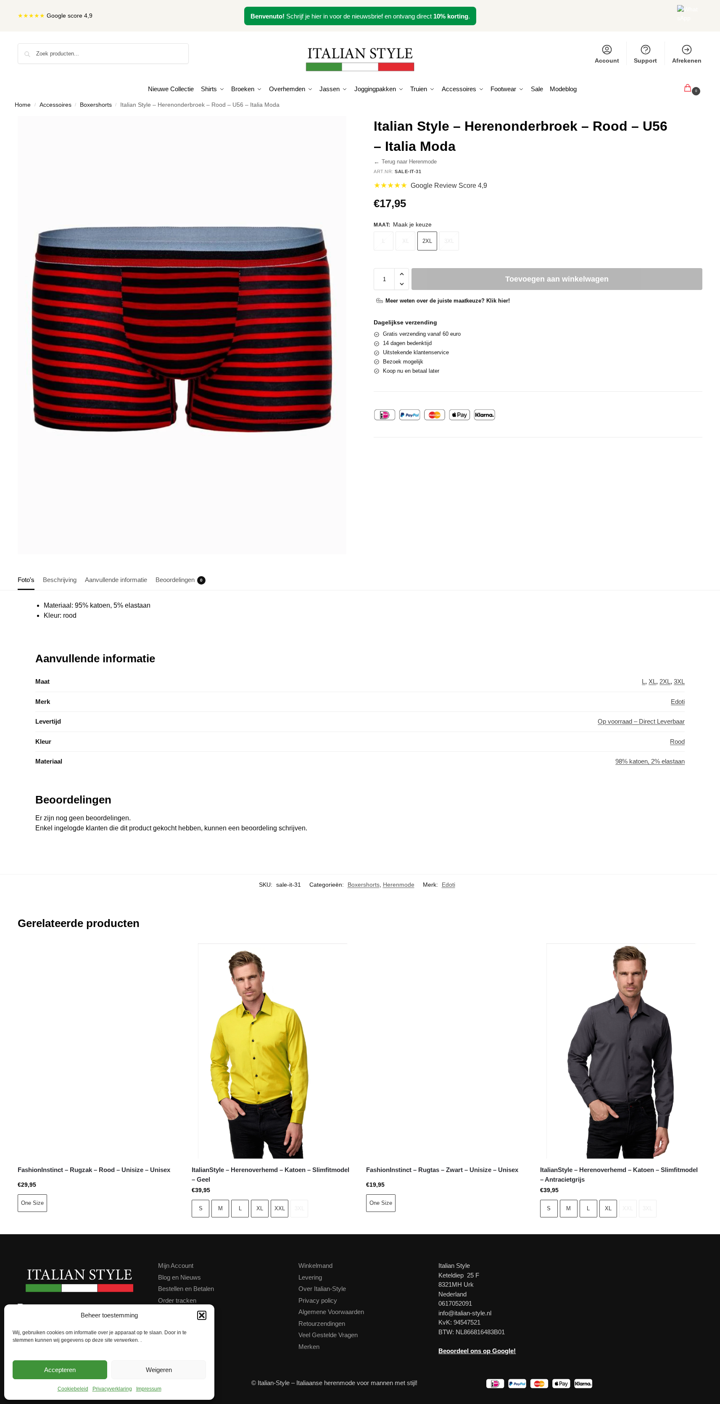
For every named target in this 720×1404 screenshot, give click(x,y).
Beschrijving (59, 579)
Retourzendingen (321, 1323)
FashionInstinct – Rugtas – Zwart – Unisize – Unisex (442, 1169)
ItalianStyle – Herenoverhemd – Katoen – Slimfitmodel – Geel (270, 1174)
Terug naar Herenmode (405, 161)
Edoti (678, 701)
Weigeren (159, 1369)
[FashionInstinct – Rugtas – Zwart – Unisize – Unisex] (446, 1051)
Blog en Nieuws (179, 1277)
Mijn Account (175, 1265)
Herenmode (398, 884)
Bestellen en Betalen (186, 1288)
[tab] (28, 579)
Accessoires (55, 105)
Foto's (26, 579)
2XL (427, 241)
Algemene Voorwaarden (331, 1311)
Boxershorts (96, 105)
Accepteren (60, 1369)
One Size (32, 1203)
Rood (677, 741)
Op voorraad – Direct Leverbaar (641, 721)
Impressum (148, 1389)
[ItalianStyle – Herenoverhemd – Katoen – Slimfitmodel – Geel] (272, 1051)
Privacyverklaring (112, 1389)
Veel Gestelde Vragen (328, 1334)
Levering (310, 1277)
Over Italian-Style (322, 1288)
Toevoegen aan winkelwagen (557, 279)
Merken (308, 1346)
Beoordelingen (179, 579)
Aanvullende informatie (116, 579)
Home (23, 105)
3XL (449, 241)
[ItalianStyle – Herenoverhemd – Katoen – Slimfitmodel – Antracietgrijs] (621, 1051)
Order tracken (177, 1300)
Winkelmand (315, 1265)
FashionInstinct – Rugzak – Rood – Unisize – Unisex (94, 1169)
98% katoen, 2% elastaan (650, 761)
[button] (202, 1315)
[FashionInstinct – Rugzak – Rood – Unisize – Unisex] (98, 1051)
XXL (279, 1208)
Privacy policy (317, 1300)
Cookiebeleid (73, 1389)
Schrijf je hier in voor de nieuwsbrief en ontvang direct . (360, 16)
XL (405, 241)
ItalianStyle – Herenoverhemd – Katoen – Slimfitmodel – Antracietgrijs (619, 1174)
